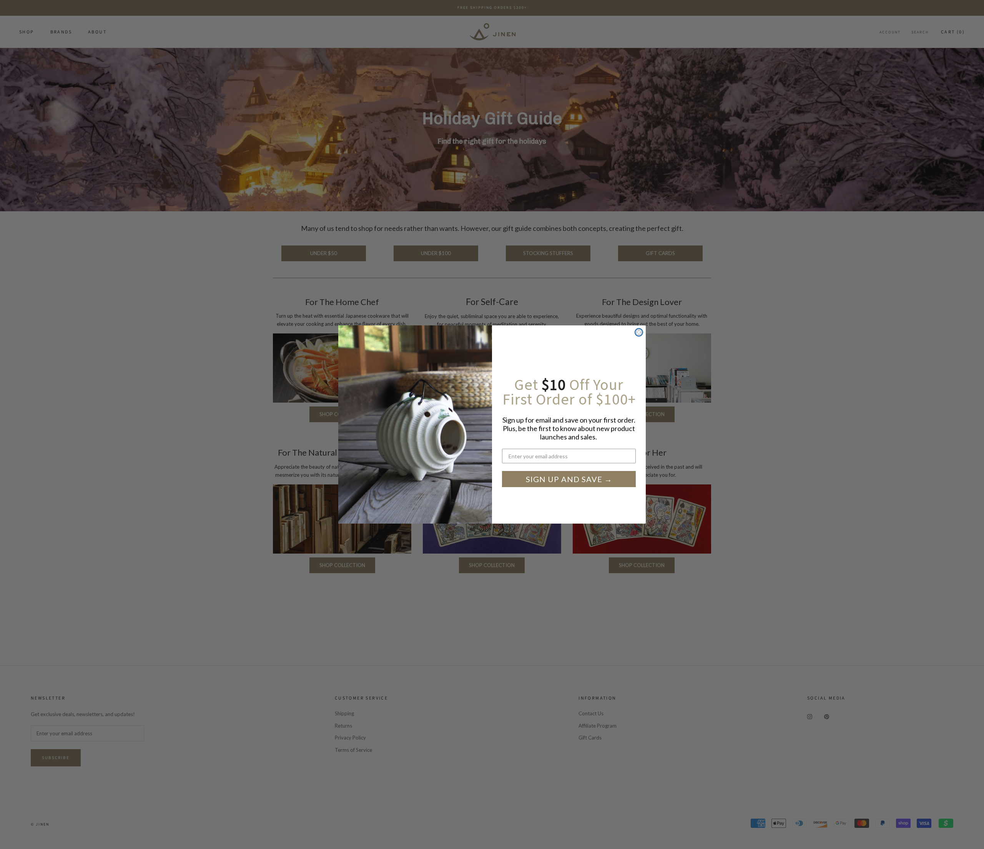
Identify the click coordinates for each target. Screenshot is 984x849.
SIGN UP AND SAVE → (569, 479)
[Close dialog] (639, 332)
